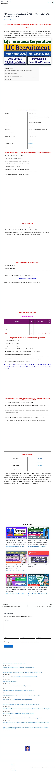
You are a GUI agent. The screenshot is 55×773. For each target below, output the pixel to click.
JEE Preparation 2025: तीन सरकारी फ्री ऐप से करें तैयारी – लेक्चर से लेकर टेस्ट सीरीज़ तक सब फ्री (21, 695)
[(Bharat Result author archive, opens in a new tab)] (27, 748)
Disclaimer (13, 768)
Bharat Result (6, 2)
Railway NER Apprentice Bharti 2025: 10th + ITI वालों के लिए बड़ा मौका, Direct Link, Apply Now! (22, 718)
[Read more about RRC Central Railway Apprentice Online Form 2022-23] (38, 557)
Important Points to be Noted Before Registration (14, 76)
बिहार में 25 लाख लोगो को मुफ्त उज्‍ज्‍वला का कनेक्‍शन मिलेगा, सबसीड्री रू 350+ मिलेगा (18, 667)
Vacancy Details (8, 74)
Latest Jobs (21, 546)
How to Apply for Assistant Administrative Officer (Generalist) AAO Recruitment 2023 (21, 77)
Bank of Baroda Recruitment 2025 (10, 681)
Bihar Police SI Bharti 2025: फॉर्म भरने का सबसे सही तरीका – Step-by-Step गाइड (18, 713)
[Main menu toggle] (52, 2)
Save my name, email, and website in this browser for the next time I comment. (22, 642)
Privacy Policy (13, 770)
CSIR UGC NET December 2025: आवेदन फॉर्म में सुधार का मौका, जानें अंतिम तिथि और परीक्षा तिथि (21, 704)
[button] (48, 2)
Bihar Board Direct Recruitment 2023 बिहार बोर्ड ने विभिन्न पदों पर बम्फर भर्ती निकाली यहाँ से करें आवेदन (16, 589)
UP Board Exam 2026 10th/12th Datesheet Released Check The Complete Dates (18, 690)
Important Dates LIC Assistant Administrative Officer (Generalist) (17, 72)
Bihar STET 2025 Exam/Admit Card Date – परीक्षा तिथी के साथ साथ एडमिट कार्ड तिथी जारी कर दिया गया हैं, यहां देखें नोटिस (26, 722)
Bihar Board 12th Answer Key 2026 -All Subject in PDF (14, 663)
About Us (13, 764)
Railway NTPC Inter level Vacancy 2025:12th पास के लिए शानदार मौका (16, 686)
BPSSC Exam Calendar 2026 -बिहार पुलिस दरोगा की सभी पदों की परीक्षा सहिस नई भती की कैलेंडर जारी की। (22, 672)
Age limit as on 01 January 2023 (11, 73)
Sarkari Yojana (16, 546)
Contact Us (13, 766)
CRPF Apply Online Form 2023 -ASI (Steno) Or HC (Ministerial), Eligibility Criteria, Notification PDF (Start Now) (38, 542)
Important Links (8, 79)
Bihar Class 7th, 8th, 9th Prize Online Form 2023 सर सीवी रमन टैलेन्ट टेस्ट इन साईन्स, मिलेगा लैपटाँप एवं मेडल (37, 589)
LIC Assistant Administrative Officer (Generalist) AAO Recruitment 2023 (18, 70)
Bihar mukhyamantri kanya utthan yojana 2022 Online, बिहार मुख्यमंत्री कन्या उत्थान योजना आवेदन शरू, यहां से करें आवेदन (16, 542)
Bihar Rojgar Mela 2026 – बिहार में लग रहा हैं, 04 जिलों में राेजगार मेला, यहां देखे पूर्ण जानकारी (20, 676)
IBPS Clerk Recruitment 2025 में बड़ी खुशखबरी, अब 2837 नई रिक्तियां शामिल (17, 699)
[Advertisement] (27, 95)
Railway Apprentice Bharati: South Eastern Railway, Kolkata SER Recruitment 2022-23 (14, 566)
